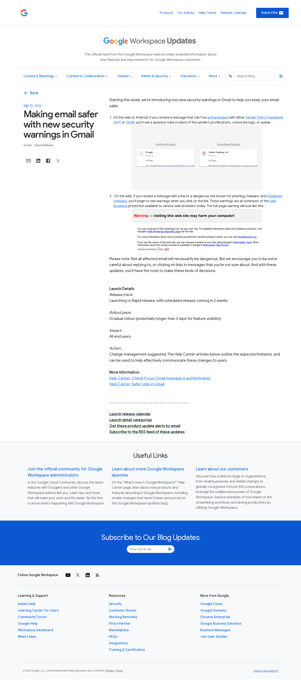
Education (190, 76)
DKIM (130, 122)
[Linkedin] (88, 575)
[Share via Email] (28, 161)
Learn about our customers (222, 469)
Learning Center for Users (38, 610)
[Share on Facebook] (48, 161)
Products (166, 13)
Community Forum (32, 617)
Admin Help (27, 604)
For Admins (186, 13)
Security (115, 604)
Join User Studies (213, 637)
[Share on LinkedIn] (38, 161)
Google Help (28, 624)
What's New (27, 637)
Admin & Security (156, 76)
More (214, 76)
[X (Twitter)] (78, 575)
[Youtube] (68, 575)
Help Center (207, 13)
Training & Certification (127, 650)
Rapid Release (44, 145)
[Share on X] (58, 161)
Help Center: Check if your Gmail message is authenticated (159, 378)
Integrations (118, 643)
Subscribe (272, 12)
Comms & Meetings (40, 76)
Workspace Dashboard (35, 630)
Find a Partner (120, 624)
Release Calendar (234, 13)
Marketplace (119, 630)
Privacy (110, 670)
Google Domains (213, 610)
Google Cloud (211, 604)
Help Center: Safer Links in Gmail (136, 384)
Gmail (28, 145)
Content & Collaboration (87, 76)
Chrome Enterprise (215, 617)
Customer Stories (122, 610)
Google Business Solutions (220, 624)
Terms (119, 670)
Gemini (124, 76)
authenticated (217, 118)
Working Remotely (123, 617)
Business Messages (215, 630)
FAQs (113, 637)
